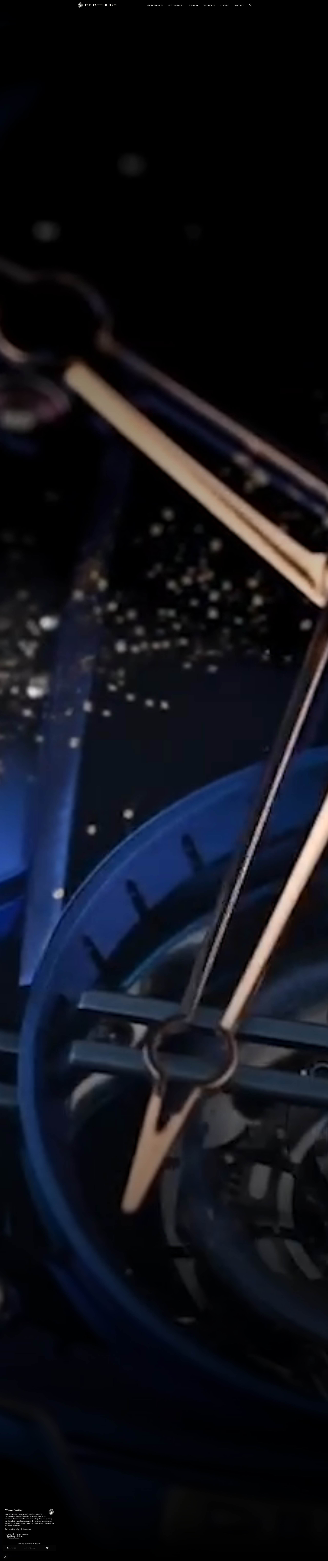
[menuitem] (155, 5)
